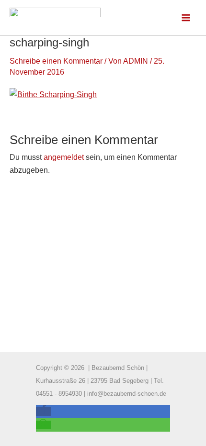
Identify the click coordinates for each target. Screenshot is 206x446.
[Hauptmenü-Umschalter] (185, 18)
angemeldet (64, 157)
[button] (43, 411)
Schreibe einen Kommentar (56, 60)
